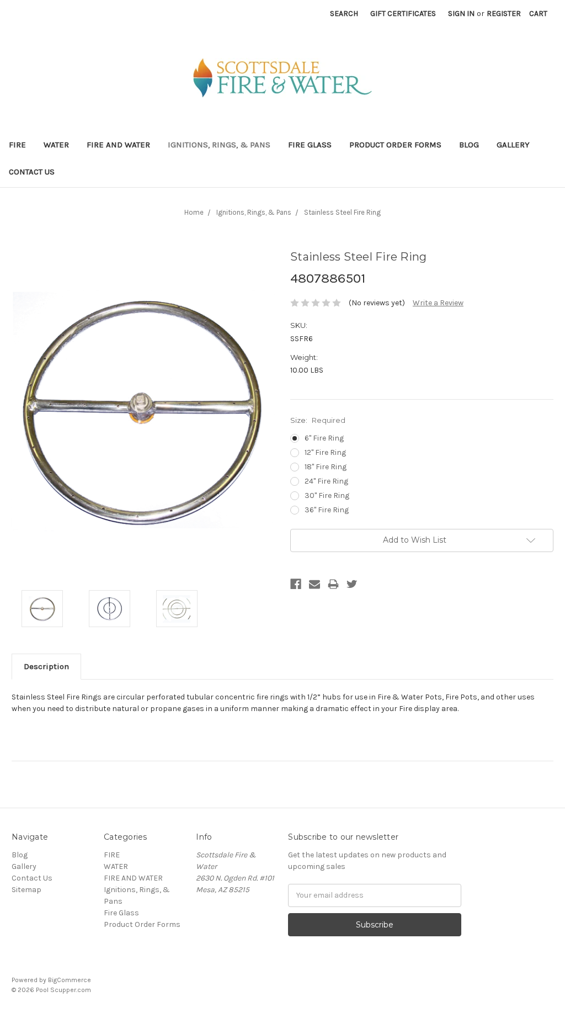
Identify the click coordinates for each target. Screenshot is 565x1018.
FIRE (17, 145)
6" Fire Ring (324, 438)
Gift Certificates (403, 13)
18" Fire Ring (326, 466)
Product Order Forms (395, 145)
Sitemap (26, 889)
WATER (56, 145)
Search (344, 13)
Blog (469, 145)
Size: (317, 420)
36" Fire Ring (327, 510)
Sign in (461, 13)
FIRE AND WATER (118, 145)
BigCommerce (69, 980)
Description (46, 666)
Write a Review (438, 302)
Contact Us (32, 172)
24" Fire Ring (326, 481)
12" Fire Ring (325, 452)
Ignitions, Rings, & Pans (219, 145)
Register (504, 13)
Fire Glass (310, 145)
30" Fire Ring (327, 495)
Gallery (513, 145)
